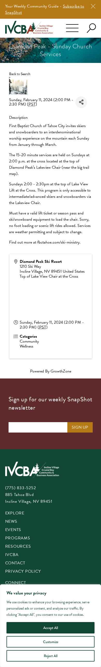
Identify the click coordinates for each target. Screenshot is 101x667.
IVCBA (12, 555)
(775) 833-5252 (20, 488)
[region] (50, 625)
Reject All (50, 655)
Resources (18, 547)
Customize (50, 641)
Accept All (50, 627)
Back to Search (19, 74)
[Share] (81, 102)
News (11, 522)
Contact (15, 563)
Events (13, 530)
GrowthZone (61, 371)
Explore (15, 513)
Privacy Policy (23, 571)
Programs (17, 538)
